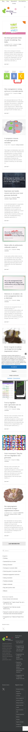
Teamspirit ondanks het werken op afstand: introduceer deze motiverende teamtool (20, 667)
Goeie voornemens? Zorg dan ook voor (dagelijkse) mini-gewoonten (13, 456)
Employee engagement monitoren (11, 574)
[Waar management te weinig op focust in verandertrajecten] (14, 78)
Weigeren (14, 371)
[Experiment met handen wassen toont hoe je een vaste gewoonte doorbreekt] (14, 180)
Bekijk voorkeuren (14, 375)
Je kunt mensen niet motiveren (10, 599)
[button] (25, 354)
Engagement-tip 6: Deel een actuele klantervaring (20, 656)
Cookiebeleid (9, 378)
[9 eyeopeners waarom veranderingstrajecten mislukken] (14, 127)
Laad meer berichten (14, 543)
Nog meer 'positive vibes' (9, 587)
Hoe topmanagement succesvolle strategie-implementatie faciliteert (11, 508)
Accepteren (14, 367)
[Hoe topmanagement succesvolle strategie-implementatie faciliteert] (14, 495)
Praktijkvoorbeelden (8, 581)
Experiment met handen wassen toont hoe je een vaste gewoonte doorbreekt (13, 193)
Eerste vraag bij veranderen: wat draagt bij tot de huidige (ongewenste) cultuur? (13, 349)
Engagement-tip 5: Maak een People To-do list (20, 677)
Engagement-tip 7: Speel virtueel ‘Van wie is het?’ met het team (20, 648)
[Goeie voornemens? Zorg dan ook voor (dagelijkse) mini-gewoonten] (14, 442)
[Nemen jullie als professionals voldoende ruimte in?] (14, 234)
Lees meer (6, 64)
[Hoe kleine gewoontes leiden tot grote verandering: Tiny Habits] (14, 27)
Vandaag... (18, 719)
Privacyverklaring (16, 378)
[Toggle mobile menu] (25, 7)
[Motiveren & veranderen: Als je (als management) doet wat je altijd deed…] (14, 282)
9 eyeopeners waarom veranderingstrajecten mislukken (11, 140)
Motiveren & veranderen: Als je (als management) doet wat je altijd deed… (13, 296)
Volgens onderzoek (13, 45)
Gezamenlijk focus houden (9, 561)
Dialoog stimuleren (7, 564)
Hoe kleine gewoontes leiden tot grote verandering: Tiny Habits (13, 40)
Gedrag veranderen (20, 144)
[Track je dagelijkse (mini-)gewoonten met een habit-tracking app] (14, 390)
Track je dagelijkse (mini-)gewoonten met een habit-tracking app (12, 405)
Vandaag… (5, 558)
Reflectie (5, 591)
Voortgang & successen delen (10, 568)
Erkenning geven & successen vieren (12, 571)
